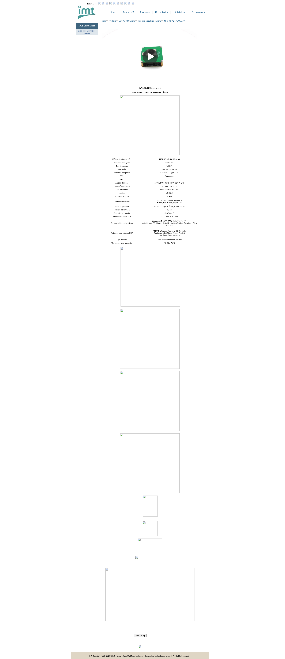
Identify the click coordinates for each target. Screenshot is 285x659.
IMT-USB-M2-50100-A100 (174, 21)
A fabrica (180, 12)
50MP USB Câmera (127, 21)
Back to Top (140, 635)
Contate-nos (198, 12)
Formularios (161, 12)
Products (112, 21)
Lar (113, 12)
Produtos (145, 12)
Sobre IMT (128, 12)
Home (103, 21)
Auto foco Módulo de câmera (86, 32)
